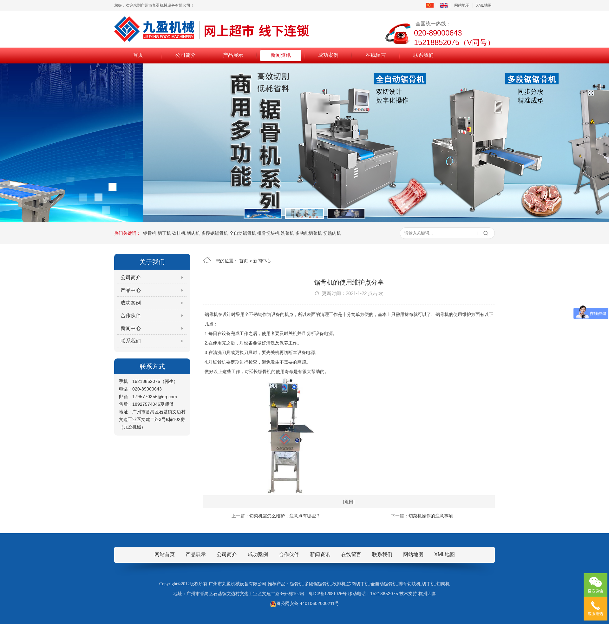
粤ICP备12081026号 (328, 593)
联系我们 (423, 55)
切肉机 (193, 233)
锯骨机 (149, 233)
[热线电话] (595, 609)
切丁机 (164, 233)
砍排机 (179, 233)
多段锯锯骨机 (214, 233)
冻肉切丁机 (358, 583)
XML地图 (484, 5)
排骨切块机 (268, 233)
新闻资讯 (281, 55)
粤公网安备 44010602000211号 (307, 603)
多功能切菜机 (308, 233)
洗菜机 (287, 233)
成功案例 (328, 55)
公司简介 (185, 55)
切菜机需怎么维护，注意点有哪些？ (284, 515)
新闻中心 (131, 328)
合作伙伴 (131, 315)
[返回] (349, 501)
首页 (138, 55)
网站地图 (461, 5)
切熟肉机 (332, 233)
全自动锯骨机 (242, 233)
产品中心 (131, 290)
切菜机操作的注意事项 (431, 515)
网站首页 (164, 554)
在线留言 (376, 55)
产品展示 (233, 55)
